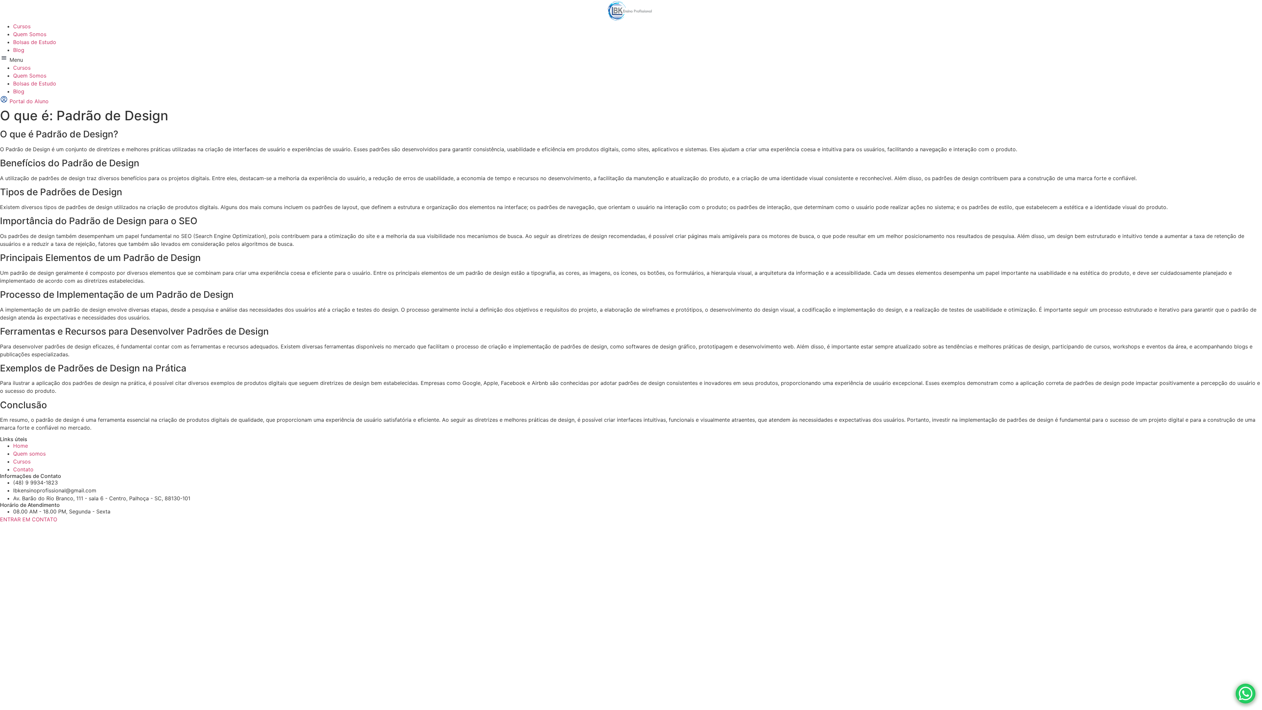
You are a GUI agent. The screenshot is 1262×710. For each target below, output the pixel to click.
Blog (18, 50)
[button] (631, 59)
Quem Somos (29, 34)
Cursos (22, 26)
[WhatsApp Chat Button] (1245, 693)
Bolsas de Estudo (34, 42)
